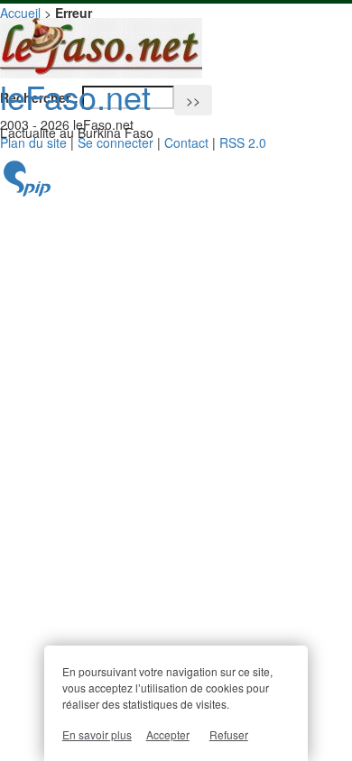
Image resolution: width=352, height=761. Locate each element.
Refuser (228, 734)
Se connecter (115, 142)
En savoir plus (97, 734)
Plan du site (33, 142)
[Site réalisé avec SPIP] (27, 191)
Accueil (20, 13)
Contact (186, 142)
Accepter (168, 734)
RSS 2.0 (242, 142)
